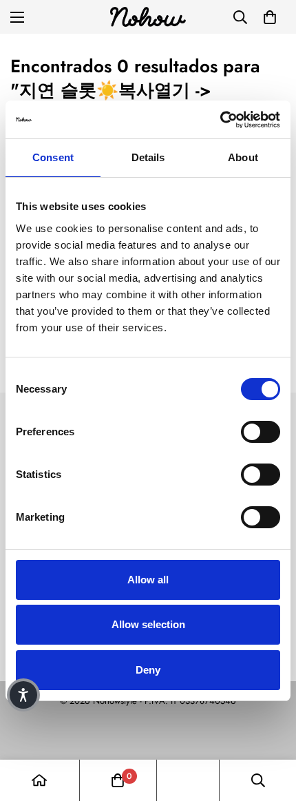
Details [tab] (148, 157)
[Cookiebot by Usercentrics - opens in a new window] (220, 120)
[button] (270, 17)
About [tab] (243, 157)
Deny (148, 670)
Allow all (148, 579)
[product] (39, 780)
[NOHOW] (148, 17)
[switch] (260, 432)
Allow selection (148, 624)
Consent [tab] (53, 157)
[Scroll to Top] (271, 728)
